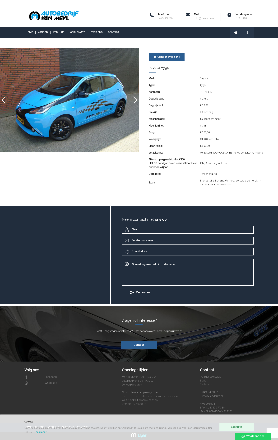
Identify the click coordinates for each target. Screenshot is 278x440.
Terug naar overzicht (167, 57)
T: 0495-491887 (209, 392)
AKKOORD (236, 427)
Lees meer (40, 432)
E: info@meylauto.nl (211, 396)
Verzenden (143, 292)
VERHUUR (58, 32)
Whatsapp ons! (255, 436)
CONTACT (113, 32)
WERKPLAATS (77, 32)
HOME (29, 32)
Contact (139, 345)
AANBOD (43, 32)
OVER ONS (97, 32)
